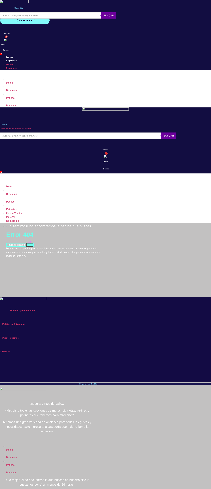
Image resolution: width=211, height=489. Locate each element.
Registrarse (11, 61)
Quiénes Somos (10, 338)
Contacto (5, 351)
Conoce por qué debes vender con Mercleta (15, 128)
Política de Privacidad (13, 324)
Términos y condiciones (22, 310)
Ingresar (10, 57)
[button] (88, 73)
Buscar (109, 15)
